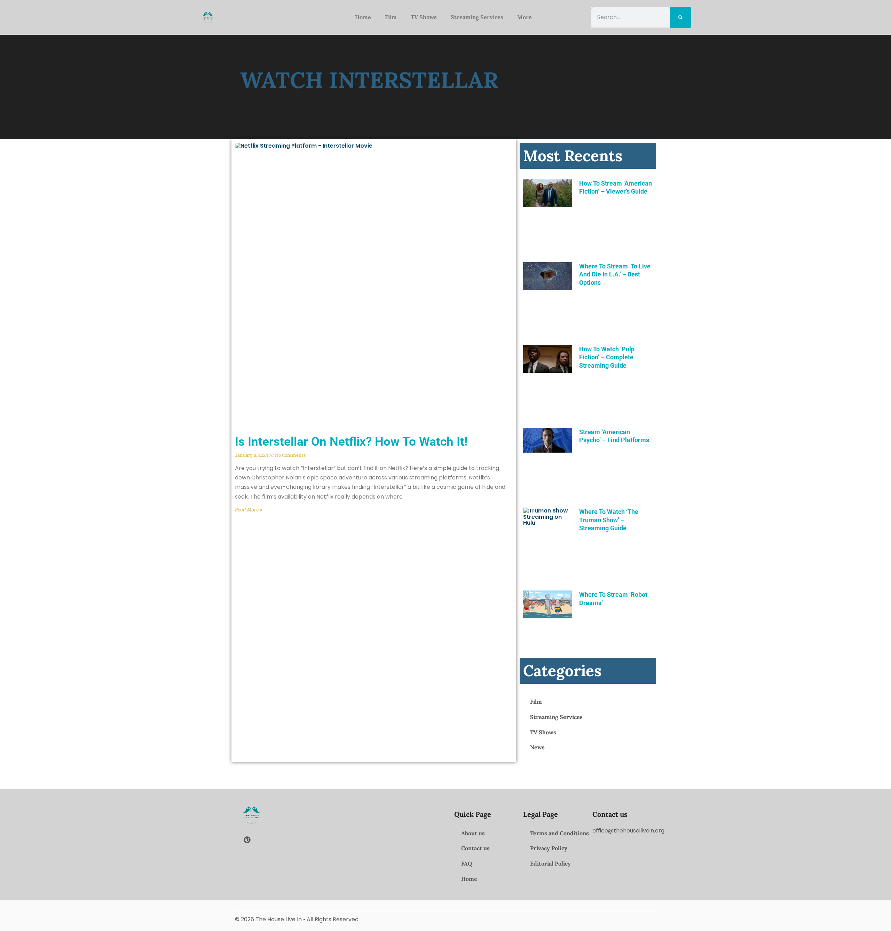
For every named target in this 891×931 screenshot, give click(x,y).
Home (363, 17)
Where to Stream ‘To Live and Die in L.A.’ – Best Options (614, 274)
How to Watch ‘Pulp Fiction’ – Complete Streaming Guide (606, 357)
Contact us (475, 848)
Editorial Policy (550, 863)
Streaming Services (477, 17)
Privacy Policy (548, 848)
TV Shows (424, 17)
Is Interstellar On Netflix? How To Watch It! (351, 442)
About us (473, 833)
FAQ (466, 863)
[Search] (680, 17)
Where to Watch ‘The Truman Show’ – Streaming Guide (608, 520)
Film (391, 17)
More (524, 17)
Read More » (248, 509)
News (537, 747)
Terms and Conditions (559, 833)
